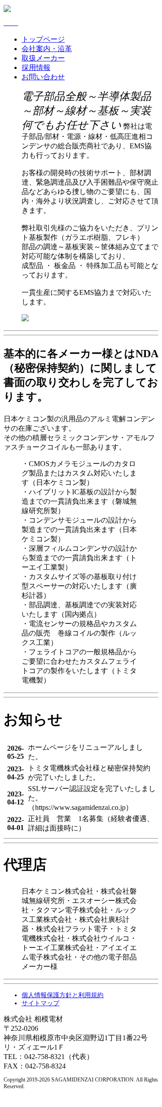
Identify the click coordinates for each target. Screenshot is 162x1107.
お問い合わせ (43, 77)
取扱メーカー (43, 58)
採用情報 (36, 67)
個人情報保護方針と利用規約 (63, 995)
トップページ (43, 39)
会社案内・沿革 (47, 48)
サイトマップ (40, 1003)
